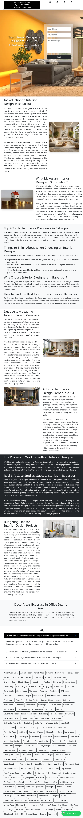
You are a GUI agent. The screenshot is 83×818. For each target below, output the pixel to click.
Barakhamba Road (11, 718)
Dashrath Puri (35, 782)
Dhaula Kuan (9, 786)
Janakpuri (40, 786)
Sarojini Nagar (47, 755)
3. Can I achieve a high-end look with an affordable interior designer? (34, 657)
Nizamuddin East (72, 764)
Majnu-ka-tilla (39, 695)
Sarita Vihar (16, 777)
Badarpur (40, 777)
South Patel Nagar (11, 714)
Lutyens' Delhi (22, 727)
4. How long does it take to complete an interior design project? (32, 663)
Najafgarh (50, 786)
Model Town (59, 686)
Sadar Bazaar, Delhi (29, 714)
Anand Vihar (47, 736)
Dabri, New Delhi (20, 782)
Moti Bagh (72, 745)
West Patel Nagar (33, 809)
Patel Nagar (34, 800)
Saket (36, 755)
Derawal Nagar (69, 682)
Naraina (60, 786)
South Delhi (27, 741)
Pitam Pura (38, 677)
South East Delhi (10, 764)
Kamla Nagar (21, 686)
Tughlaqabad (28, 777)
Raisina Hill (62, 727)
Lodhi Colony (9, 727)
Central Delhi (68, 705)
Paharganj (43, 714)
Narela (28, 677)
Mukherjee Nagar (24, 695)
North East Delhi (53, 695)
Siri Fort (21, 759)
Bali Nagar (8, 796)
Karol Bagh (49, 709)
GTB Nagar (65, 691)
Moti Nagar (65, 796)
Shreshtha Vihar (61, 736)
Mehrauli (22, 750)
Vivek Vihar (74, 736)
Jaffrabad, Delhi (52, 723)
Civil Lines (57, 682)
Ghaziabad (8, 814)
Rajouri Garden (60, 800)
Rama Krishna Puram (12, 791)
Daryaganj (47, 686)
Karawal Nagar (47, 700)
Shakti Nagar (21, 691)
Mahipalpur (35, 727)
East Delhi (22, 732)
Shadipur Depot (22, 805)
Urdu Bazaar (9, 695)
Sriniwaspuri (59, 759)
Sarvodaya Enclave (62, 755)
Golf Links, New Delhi (12, 723)
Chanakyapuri (27, 718)
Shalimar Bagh (10, 682)
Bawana (49, 673)
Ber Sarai (7, 782)
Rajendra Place (10, 732)
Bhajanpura (9, 700)
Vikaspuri (20, 809)
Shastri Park (31, 705)
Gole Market (57, 718)
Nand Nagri (8, 705)
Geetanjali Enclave (42, 741)
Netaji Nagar (43, 750)
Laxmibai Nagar (67, 723)
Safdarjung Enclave (12, 755)
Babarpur (66, 695)
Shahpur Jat (47, 759)
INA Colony (28, 723)
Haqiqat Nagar (73, 673)
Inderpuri (30, 786)
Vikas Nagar (9, 809)
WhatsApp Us (73, 813)
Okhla (6, 777)
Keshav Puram (17, 677)
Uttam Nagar (48, 809)
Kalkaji (61, 791)
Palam (68, 786)
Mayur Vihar (9, 736)
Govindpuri (56, 773)
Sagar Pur (28, 791)
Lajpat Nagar (66, 768)
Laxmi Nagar (69, 732)
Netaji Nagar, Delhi (55, 764)
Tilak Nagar (62, 805)
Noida (58, 809)
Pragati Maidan (49, 727)
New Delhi (69, 714)
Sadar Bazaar (71, 686)
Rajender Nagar (56, 714)
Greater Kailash (69, 773)
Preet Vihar (35, 736)
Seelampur (42, 705)
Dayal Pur (20, 700)
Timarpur (43, 691)
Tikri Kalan (74, 805)
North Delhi (36, 682)
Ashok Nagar (9, 709)
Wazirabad (54, 691)
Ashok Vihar (39, 673)
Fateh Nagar (20, 796)
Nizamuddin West (11, 768)
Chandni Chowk (23, 709)
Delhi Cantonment (66, 782)
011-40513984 (23, 5)
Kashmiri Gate (35, 686)
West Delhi (71, 791)
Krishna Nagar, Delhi (53, 732)
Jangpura (39, 768)
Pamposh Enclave (58, 750)
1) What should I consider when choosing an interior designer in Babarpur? (37, 635)
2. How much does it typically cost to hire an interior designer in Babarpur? (36, 652)
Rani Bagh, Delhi (59, 677)
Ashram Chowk (26, 764)
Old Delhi (60, 709)
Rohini (47, 677)
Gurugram (67, 809)
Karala (6, 677)
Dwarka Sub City (50, 782)
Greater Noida (31, 814)
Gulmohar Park (70, 741)
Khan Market (40, 764)
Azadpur (47, 682)
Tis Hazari (33, 691)
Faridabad (52, 814)
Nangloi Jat (8, 800)
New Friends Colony (12, 773)
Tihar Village (51, 805)
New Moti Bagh (10, 750)
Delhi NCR (19, 814)
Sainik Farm (27, 755)
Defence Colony (52, 768)
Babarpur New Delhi (23, 7)
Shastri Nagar (24, 682)
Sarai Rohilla (9, 691)
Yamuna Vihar (55, 705)
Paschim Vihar (21, 800)
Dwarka (43, 814)
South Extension (33, 759)
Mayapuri (55, 796)
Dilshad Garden (32, 700)
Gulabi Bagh (9, 686)
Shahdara (20, 705)
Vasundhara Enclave (12, 741)
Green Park (56, 741)
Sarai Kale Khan (27, 768)
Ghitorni (20, 786)
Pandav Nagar (22, 736)
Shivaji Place (9, 805)
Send (59, 57)
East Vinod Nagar (36, 732)
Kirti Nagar (31, 796)
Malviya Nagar (44, 745)
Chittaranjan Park (42, 773)
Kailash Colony (30, 745)
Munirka (32, 750)
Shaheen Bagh (10, 759)
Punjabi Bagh (46, 800)
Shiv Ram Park (37, 805)
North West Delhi (11, 673)
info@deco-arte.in (23, 2)
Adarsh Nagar (26, 673)
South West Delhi (67, 777)
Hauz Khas (8, 745)
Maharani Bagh (59, 745)
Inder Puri (39, 723)
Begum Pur (59, 673)
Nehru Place (28, 773)
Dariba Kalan (37, 709)
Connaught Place (42, 718)
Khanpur (18, 745)
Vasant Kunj (39, 791)
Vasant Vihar (51, 791)
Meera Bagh (43, 796)
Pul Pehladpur (52, 777)
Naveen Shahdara (63, 700)
